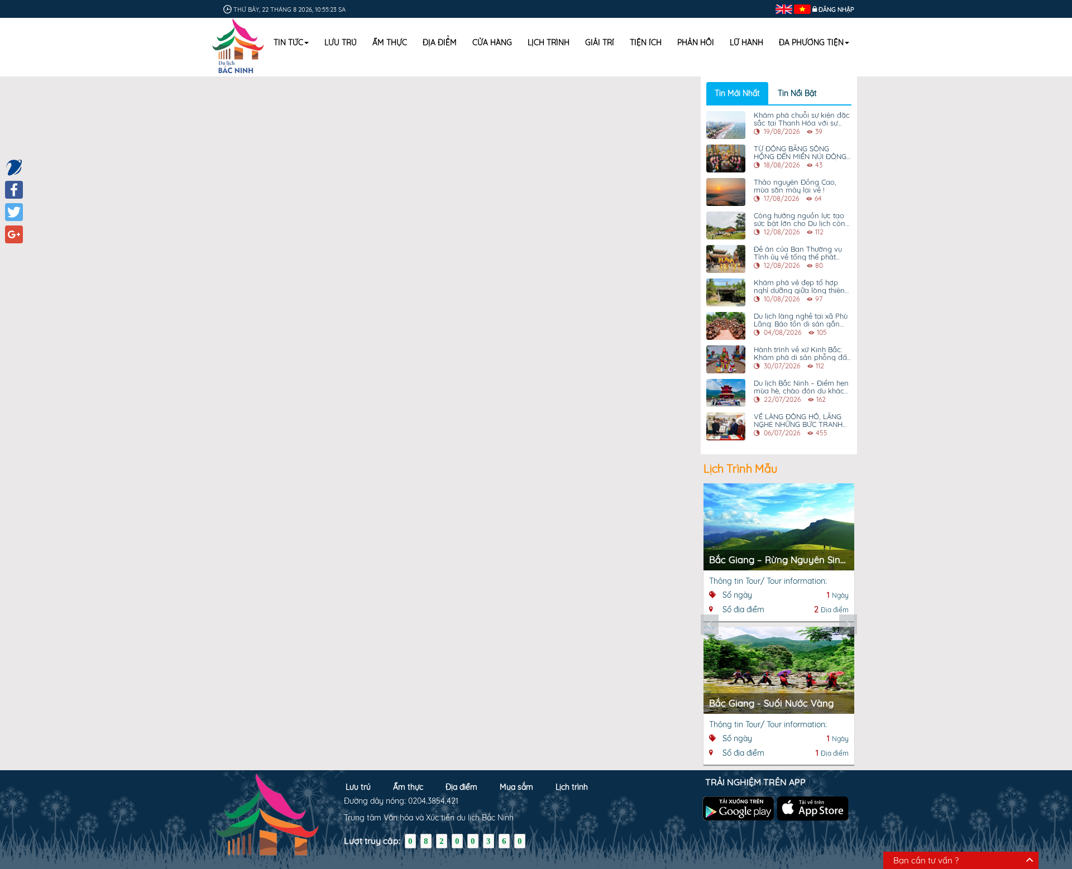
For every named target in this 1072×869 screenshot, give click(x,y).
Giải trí (599, 42)
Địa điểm (440, 42)
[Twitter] (14, 212)
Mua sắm (516, 787)
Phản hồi (695, 42)
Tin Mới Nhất (737, 93)
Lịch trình (549, 42)
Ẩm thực (389, 42)
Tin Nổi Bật (797, 93)
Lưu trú (340, 42)
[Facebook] (14, 190)
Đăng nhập (836, 9)
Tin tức (288, 42)
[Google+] (14, 234)
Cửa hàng (492, 42)
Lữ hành (746, 42)
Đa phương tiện (811, 42)
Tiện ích (646, 42)
